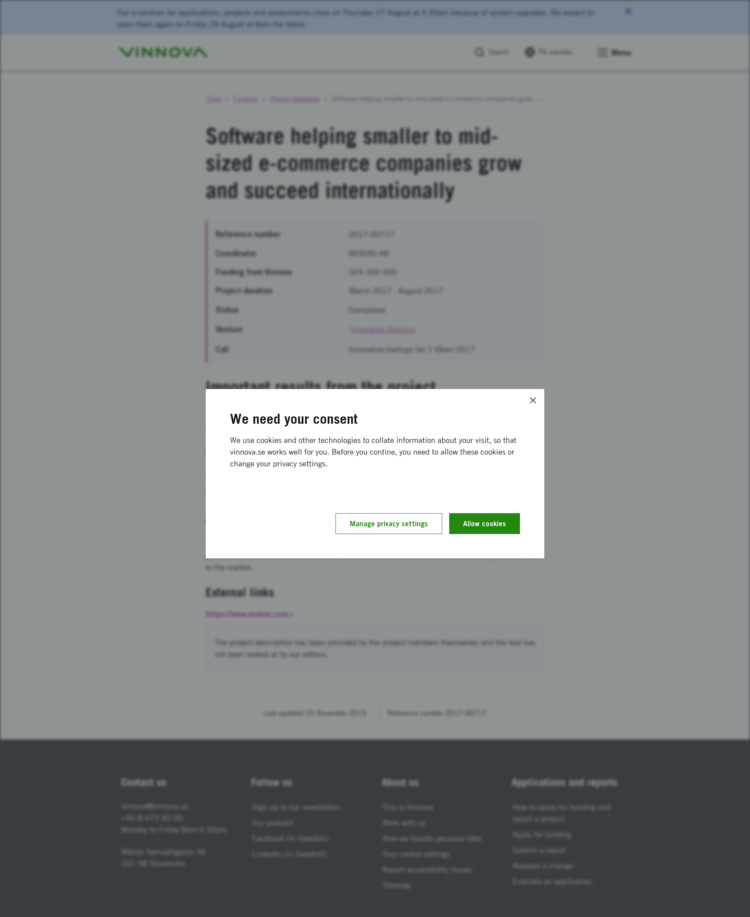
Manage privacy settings (389, 523)
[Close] (533, 400)
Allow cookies (484, 523)
